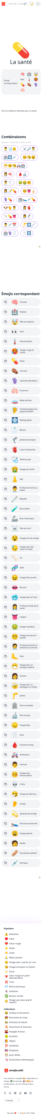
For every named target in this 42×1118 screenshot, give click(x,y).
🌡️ (29, 79)
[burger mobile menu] (38, 3)
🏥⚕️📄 (10, 233)
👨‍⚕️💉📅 (10, 224)
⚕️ (36, 84)
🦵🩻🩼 (29, 224)
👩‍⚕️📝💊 (10, 190)
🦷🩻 (27, 233)
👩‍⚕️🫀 (27, 207)
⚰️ (29, 84)
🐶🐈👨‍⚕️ (10, 207)
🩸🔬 (22, 174)
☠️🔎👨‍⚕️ (29, 148)
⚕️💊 (8, 199)
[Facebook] (5, 1093)
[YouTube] (25, 1093)
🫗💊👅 (10, 216)
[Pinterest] (15, 1093)
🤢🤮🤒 (24, 182)
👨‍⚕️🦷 (8, 182)
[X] (10, 1093)
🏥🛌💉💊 (26, 199)
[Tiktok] (20, 1093)
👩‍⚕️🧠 (8, 174)
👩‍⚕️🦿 (27, 216)
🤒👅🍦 (29, 190)
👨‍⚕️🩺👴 (10, 148)
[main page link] (3, 4)
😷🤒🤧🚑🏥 (14, 165)
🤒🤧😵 (29, 157)
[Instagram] (30, 1093)
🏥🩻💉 (10, 157)
